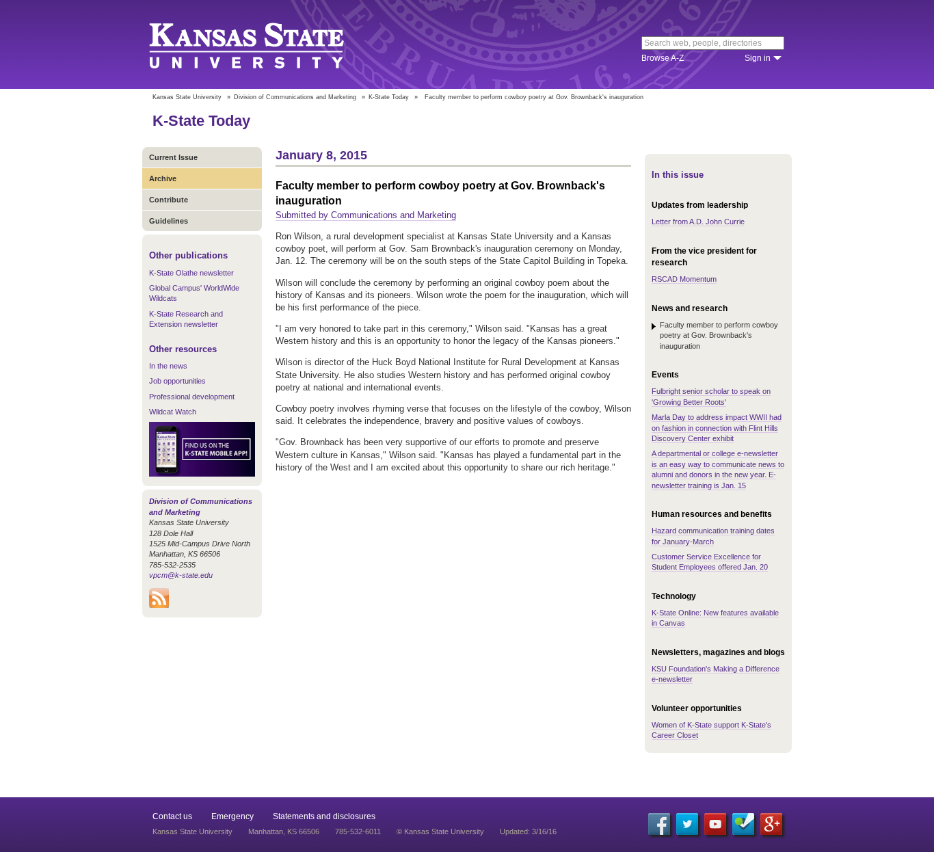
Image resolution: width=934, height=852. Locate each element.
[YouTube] (715, 824)
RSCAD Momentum (684, 279)
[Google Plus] (771, 824)
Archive (162, 178)
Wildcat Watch (172, 412)
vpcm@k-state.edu (181, 575)
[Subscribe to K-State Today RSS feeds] (159, 605)
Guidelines (168, 221)
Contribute (168, 200)
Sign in (758, 58)
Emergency (232, 816)
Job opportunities (177, 381)
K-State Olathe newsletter (191, 273)
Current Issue (173, 157)
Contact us (172, 816)
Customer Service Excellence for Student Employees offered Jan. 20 (710, 562)
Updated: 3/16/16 (528, 831)
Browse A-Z (662, 58)
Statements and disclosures (324, 816)
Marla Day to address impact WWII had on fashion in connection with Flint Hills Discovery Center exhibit (717, 427)
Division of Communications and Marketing (295, 97)
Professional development (192, 396)
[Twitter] (687, 824)
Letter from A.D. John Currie (698, 221)
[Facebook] (659, 824)
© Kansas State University (440, 831)
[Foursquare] (743, 824)
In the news (168, 366)
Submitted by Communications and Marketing (366, 215)
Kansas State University (263, 44)
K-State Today (389, 97)
